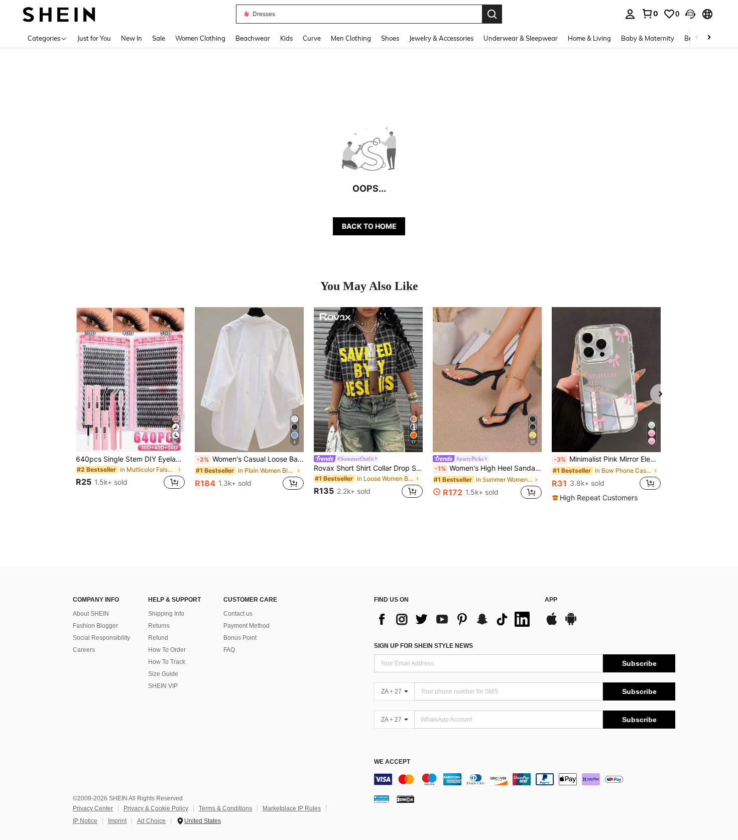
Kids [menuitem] (286, 38)
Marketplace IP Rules (292, 808)
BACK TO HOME (369, 226)
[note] (596, 498)
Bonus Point (240, 637)
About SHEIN (91, 613)
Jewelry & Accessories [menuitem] (441, 38)
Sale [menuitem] (158, 38)
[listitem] (130, 404)
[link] (649, 14)
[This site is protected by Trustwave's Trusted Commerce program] (381, 798)
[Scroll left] (696, 38)
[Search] (492, 14)
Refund (158, 637)
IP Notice (85, 820)
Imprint (117, 820)
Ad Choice (151, 820)
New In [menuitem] (131, 38)
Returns (159, 625)
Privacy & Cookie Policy (156, 808)
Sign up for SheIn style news (423, 645)
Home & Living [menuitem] (589, 38)
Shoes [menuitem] (390, 38)
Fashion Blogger (95, 625)
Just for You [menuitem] (94, 38)
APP (551, 600)
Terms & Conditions (225, 808)
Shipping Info (166, 613)
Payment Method (246, 625)
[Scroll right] (708, 38)
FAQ (229, 649)
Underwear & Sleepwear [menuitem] (520, 38)
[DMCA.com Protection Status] (405, 798)
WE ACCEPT (392, 762)
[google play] (571, 623)
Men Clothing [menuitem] (351, 38)
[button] (690, 14)
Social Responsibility (101, 637)
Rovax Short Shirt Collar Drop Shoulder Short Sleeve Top (368, 468)
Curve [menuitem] (312, 38)
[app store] (552, 623)
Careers (84, 649)
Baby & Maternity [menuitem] (647, 38)
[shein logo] (59, 14)
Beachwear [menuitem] (252, 38)
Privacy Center (93, 808)
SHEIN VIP (163, 685)
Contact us (238, 613)
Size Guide (163, 673)
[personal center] (630, 14)
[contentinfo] (524, 779)
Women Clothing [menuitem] (200, 38)
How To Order (167, 649)
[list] (454, 619)
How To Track (166, 661)
